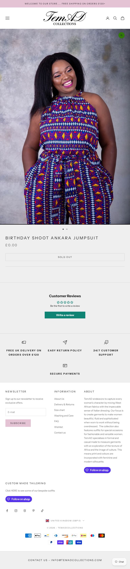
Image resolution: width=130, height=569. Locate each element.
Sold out (65, 257)
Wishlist (58, 427)
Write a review (65, 315)
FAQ (56, 421)
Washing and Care (63, 415)
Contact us (60, 432)
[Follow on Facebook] (7, 510)
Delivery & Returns (64, 404)
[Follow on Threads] (24, 510)
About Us (59, 398)
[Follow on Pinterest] (33, 510)
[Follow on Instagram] (16, 510)
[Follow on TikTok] (42, 510)
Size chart (59, 410)
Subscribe (18, 423)
